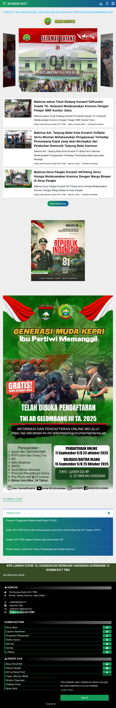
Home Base (11, 627)
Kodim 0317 (17, 3)
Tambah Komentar (95, 124)
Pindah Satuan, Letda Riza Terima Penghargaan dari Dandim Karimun (40, 549)
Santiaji (9, 647)
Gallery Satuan (13, 639)
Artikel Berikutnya (58, 203)
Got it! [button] (84, 697)
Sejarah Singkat (13, 667)
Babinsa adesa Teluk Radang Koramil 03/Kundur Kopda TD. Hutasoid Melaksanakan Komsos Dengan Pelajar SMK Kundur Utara (71, 106)
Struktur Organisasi (15, 680)
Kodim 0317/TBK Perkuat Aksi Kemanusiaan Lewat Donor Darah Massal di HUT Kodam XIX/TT (53, 529)
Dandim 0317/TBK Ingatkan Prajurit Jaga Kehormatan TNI (34, 539)
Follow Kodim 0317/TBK (22, 612)
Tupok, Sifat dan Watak (17, 675)
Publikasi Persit (13, 684)
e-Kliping (10, 651)
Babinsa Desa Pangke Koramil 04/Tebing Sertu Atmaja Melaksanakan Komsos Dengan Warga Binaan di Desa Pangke (72, 176)
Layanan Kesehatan (15, 631)
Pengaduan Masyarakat (17, 635)
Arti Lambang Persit (15, 671)
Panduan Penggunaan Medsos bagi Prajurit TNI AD (31, 520)
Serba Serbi (11, 688)
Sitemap (10, 643)
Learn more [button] (67, 690)
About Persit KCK (14, 663)
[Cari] (101, 4)
